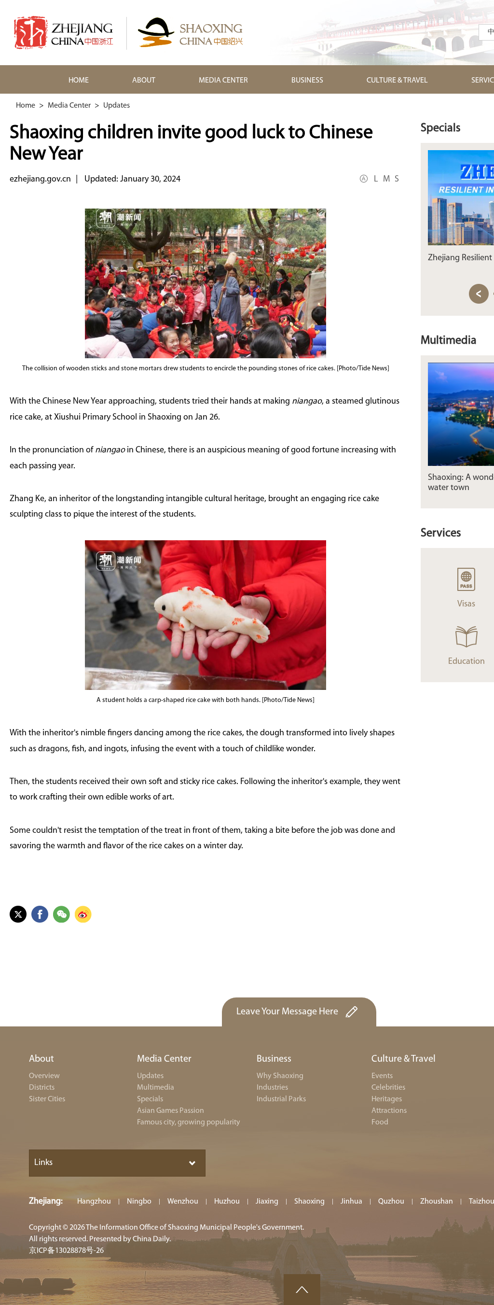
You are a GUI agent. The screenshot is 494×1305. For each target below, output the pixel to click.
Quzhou (391, 1202)
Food (379, 1122)
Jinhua (351, 1202)
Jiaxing (267, 1202)
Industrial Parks (281, 1099)
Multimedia (449, 341)
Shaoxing (309, 1202)
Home (25, 106)
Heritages (386, 1099)
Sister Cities (47, 1099)
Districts (42, 1088)
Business (274, 1059)
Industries (272, 1088)
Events (382, 1076)
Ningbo (139, 1202)
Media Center (69, 106)
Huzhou (227, 1202)
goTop (302, 1289)
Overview (44, 1076)
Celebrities (388, 1088)
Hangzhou (94, 1202)
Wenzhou (182, 1202)
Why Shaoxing (280, 1076)
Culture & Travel (403, 1059)
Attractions (389, 1111)
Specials (441, 128)
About (41, 1059)
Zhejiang (45, 1201)
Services (441, 533)
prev (479, 294)
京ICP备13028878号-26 (66, 1251)
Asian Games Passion (170, 1111)
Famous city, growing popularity (188, 1122)
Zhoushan (436, 1202)
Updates (116, 106)
